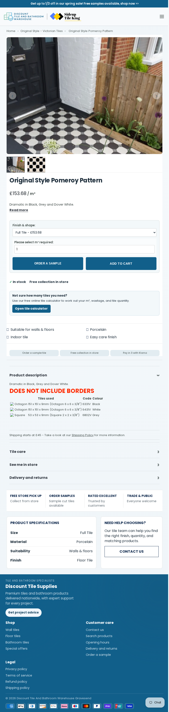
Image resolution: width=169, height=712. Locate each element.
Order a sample (48, 263)
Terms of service (19, 673)
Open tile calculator (31, 309)
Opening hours (96, 640)
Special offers (17, 646)
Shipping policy (17, 685)
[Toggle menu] (162, 16)
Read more (18, 210)
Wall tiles (12, 627)
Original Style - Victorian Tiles (42, 31)
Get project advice (23, 610)
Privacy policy (16, 666)
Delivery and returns (100, 646)
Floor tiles (13, 633)
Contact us (128, 549)
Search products (97, 633)
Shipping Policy (83, 435)
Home (11, 31)
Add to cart (121, 263)
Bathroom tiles (17, 640)
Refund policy (16, 679)
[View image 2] (36, 165)
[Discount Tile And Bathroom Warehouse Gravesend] (43, 16)
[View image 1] (16, 165)
